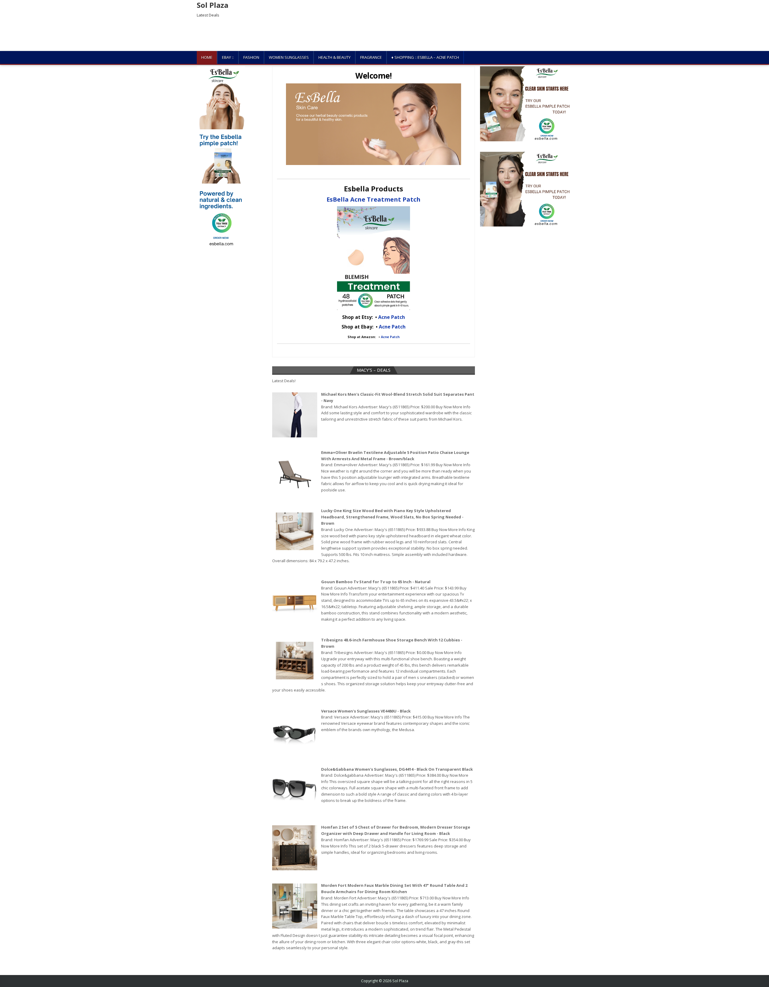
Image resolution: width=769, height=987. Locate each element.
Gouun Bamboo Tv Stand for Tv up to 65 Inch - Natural (375, 581)
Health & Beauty (334, 57)
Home (206, 57)
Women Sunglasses (289, 57)
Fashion (251, 57)
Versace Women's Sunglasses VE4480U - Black (366, 711)
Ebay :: (228, 57)
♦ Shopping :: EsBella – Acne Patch (425, 57)
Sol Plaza (212, 5)
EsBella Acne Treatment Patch (374, 199)
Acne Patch (391, 317)
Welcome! (373, 75)
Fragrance (371, 57)
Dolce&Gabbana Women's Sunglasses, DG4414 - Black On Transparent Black (397, 769)
